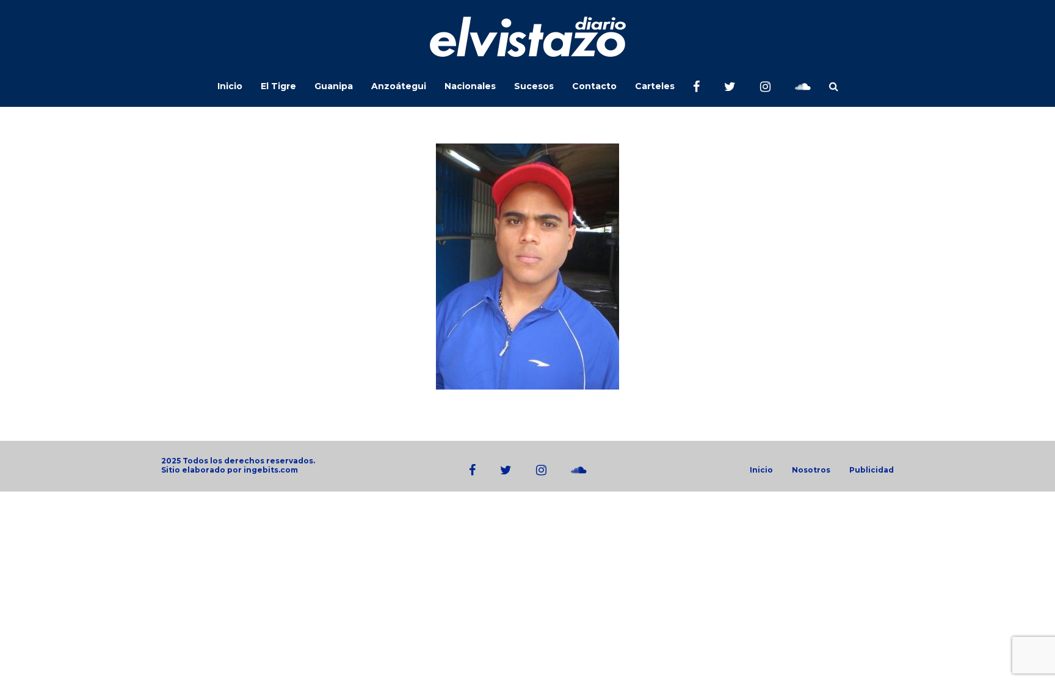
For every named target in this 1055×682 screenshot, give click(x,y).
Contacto (594, 86)
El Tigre (278, 86)
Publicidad (871, 470)
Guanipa (333, 86)
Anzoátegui (398, 86)
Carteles (655, 86)
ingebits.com (271, 469)
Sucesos (534, 86)
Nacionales (470, 86)
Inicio (229, 86)
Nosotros (811, 470)
